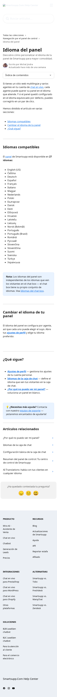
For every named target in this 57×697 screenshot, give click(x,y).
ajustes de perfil (16, 332)
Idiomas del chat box (32, 290)
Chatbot (7, 543)
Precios (6, 557)
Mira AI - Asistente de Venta (9, 529)
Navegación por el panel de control (20, 38)
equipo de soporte (30, 410)
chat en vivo (36, 87)
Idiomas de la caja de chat (22, 378)
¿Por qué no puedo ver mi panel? (26, 389)
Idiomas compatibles (19, 121)
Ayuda (36, 540)
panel (8, 156)
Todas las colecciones (13, 35)
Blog (35, 525)
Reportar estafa (40, 551)
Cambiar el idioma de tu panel (23, 125)
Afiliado (36, 557)
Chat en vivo (9, 537)
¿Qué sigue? (14, 128)
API (34, 545)
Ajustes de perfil (16, 371)
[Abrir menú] (51, 5)
